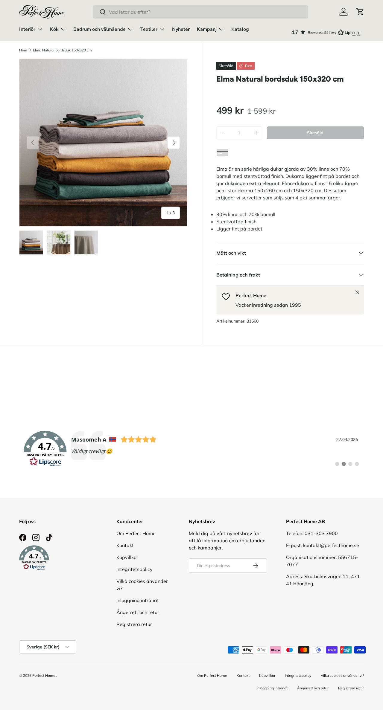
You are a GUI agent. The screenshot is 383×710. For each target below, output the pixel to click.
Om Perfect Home (136, 533)
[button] (360, 11)
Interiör (27, 29)
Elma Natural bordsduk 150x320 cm (62, 50)
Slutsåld (315, 132)
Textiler (148, 29)
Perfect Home (43, 675)
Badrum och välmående (99, 29)
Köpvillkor (127, 557)
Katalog (240, 29)
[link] (191, 449)
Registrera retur (134, 624)
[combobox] (200, 12)
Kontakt (125, 545)
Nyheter (181, 29)
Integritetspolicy (134, 569)
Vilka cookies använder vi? (342, 675)
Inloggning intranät (137, 600)
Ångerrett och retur (137, 612)
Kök (54, 29)
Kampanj (207, 29)
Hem (23, 50)
